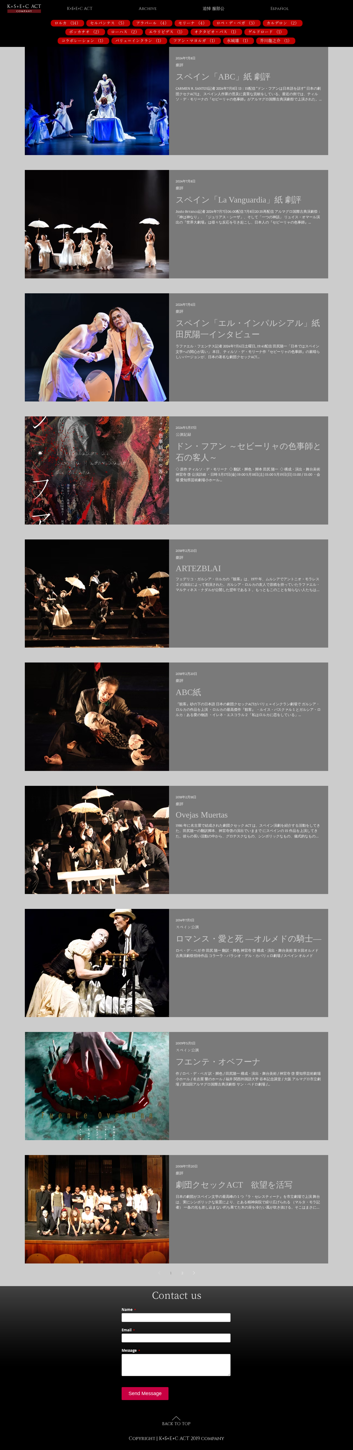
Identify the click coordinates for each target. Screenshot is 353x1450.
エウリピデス (168, 32)
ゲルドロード (268, 32)
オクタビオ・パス (218, 32)
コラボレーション (85, 40)
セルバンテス (110, 23)
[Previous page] (159, 1273)
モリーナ (194, 23)
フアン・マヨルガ (197, 40)
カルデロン (284, 23)
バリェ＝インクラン (141, 40)
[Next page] (194, 1273)
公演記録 (183, 435)
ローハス (127, 32)
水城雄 (240, 40)
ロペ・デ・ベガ (238, 23)
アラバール (154, 23)
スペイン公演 (187, 927)
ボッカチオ (87, 32)
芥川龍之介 (277, 40)
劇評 (179, 65)
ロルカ (69, 23)
